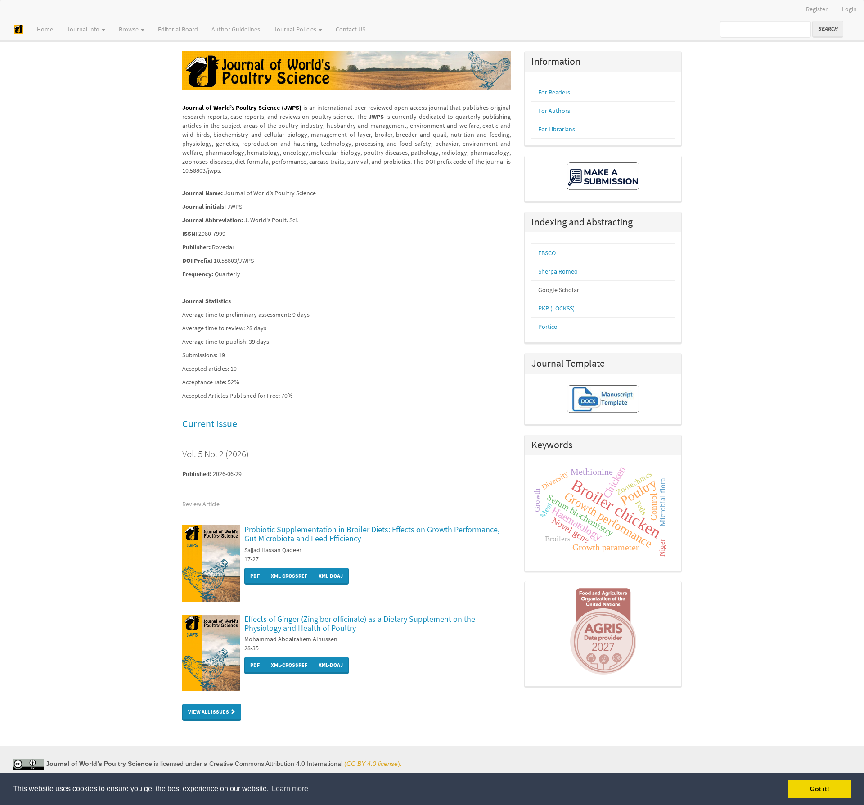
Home (45, 29)
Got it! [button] (819, 788)
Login (849, 9)
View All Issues (209, 711)
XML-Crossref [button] (289, 575)
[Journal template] (603, 398)
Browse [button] (129, 29)
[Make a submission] (603, 175)
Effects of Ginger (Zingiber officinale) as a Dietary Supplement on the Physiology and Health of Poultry (359, 623)
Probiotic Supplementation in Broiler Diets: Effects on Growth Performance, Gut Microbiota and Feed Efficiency (372, 534)
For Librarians (556, 129)
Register (817, 9)
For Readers (554, 92)
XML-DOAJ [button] (331, 575)
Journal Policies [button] (296, 29)
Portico (548, 327)
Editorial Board (178, 29)
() (372, 763)
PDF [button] (255, 575)
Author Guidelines (236, 29)
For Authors (554, 111)
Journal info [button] (84, 29)
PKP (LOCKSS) (556, 308)
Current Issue (209, 423)
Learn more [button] (290, 788)
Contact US (350, 29)
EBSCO (547, 253)
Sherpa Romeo (558, 271)
